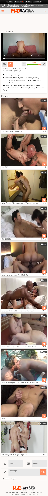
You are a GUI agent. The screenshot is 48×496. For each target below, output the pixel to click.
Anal (15, 85)
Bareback (29, 85)
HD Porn (29, 1)
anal (10, 78)
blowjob (16, 78)
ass (17, 80)
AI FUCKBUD (37, 1)
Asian (20, 85)
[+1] (3, 11)
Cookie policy (26, 494)
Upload (35, 494)
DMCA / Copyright (12, 493)
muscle (35, 78)
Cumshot (6, 88)
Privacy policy (14, 494)
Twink (5, 90)
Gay (11, 88)
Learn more (25, 7)
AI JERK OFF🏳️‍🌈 (19, 1)
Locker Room (23, 88)
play (34, 80)
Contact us (23, 493)
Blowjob (37, 85)
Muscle (31, 88)
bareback (23, 78)
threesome (23, 80)
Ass (24, 85)
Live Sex (10, 1)
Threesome (39, 88)
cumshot (12, 80)
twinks (30, 78)
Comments (4, 64)
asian (30, 80)
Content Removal (36, 493)
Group (15, 88)
